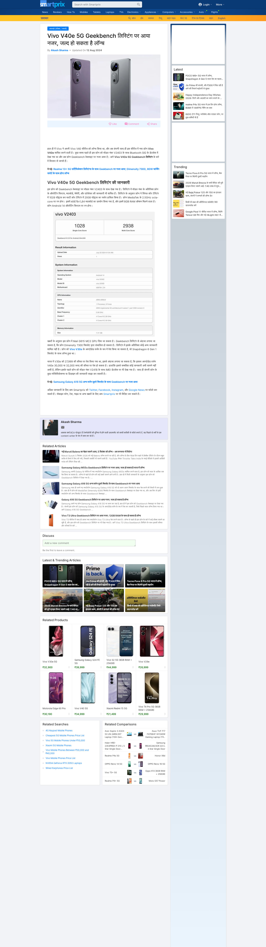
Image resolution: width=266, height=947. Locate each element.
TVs (121, 12)
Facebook (104, 389)
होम (142, 18)
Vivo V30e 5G (50, 661)
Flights (214, 12)
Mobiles (84, 12)
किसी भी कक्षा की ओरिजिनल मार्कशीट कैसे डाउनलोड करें (143, 607)
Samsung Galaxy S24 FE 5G (87, 662)
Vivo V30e (76, 349)
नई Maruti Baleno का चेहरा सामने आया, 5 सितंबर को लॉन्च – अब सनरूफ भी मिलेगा (96, 451)
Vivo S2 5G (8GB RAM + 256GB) (119, 662)
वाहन (211, 18)
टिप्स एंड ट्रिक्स (198, 18)
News (45, 12)
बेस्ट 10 (183, 18)
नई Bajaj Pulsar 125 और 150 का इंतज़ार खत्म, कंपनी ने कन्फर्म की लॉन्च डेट (103, 607)
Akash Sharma (71, 422)
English (221, 18)
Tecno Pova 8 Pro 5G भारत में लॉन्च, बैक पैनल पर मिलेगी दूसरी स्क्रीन (144, 583)
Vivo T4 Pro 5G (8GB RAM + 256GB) (149, 708)
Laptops (110, 12)
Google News (137, 389)
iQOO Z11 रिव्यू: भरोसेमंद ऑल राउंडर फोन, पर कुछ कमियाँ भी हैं (204, 116)
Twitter (93, 389)
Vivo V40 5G (81, 708)
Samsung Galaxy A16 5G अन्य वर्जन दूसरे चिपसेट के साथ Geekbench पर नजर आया (95, 381)
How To (71, 12)
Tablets (97, 12)
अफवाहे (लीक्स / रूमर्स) (58, 28)
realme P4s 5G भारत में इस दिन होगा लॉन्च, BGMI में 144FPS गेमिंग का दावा (204, 106)
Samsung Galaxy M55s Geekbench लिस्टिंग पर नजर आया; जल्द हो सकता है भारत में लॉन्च (102, 467)
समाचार (151, 18)
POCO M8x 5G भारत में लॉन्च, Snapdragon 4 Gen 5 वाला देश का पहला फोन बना (60, 583)
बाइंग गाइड (171, 18)
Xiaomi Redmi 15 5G (117, 708)
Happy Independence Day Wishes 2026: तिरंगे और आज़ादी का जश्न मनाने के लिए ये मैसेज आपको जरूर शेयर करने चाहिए (204, 97)
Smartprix (109, 393)
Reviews (57, 12)
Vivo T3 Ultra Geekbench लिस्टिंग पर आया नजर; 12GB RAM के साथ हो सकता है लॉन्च (101, 515)
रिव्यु (160, 18)
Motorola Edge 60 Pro (54, 708)
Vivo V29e (144, 661)
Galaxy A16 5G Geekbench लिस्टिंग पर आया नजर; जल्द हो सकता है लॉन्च (94, 499)
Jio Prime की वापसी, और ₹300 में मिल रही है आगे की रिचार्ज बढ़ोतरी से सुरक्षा (103, 583)
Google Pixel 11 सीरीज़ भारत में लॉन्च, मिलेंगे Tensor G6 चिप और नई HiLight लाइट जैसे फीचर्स (204, 213)
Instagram (117, 389)
